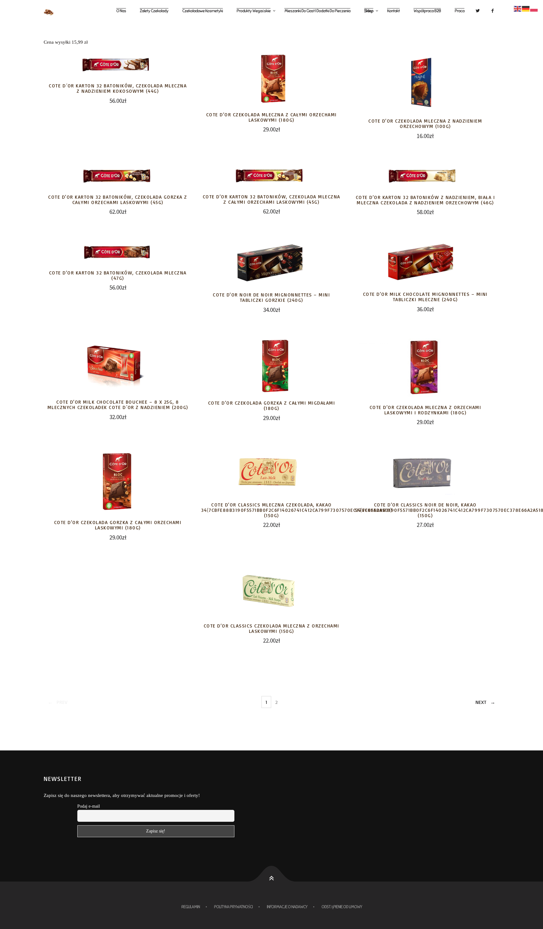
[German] (526, 8)
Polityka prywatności (233, 907)
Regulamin (190, 907)
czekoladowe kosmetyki (202, 11)
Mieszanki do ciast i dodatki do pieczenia (317, 11)
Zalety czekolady (154, 11)
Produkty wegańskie (254, 11)
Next (480, 702)
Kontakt (393, 11)
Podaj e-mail (88, 806)
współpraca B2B (427, 11)
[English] (518, 8)
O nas (121, 11)
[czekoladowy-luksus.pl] (54, 11)
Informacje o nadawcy (287, 907)
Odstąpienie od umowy (341, 907)
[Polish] (534, 8)
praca (459, 11)
